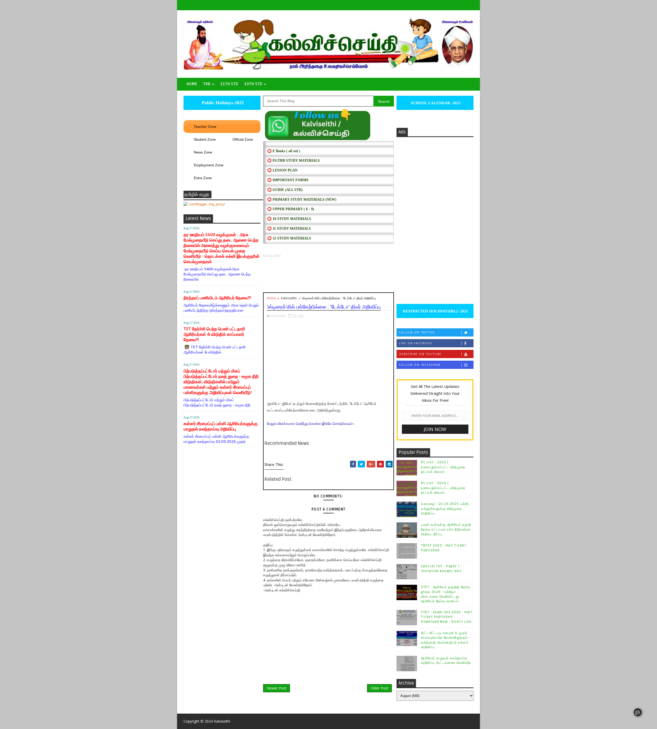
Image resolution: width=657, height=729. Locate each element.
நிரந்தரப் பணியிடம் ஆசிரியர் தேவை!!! (217, 298)
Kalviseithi (222, 721)
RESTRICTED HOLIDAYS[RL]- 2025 (435, 311)
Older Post (379, 688)
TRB (206, 84)
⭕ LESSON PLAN (282, 170)
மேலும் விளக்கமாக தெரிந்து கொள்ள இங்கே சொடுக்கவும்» (310, 424)
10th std (253, 84)
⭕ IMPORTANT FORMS (287, 180)
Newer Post (276, 688)
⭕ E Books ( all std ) (283, 151)
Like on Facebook (415, 343)
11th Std (229, 84)
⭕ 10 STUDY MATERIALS (289, 219)
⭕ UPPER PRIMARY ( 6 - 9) (290, 209)
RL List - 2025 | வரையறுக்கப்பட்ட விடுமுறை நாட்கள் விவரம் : (443, 467)
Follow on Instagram (419, 365)
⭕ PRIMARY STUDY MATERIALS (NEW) (301, 200)
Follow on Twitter (417, 332)
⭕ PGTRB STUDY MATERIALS (293, 160)
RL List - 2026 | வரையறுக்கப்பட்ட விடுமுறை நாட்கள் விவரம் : (443, 487)
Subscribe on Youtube (420, 354)
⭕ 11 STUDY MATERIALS (289, 229)
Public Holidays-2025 (222, 102)
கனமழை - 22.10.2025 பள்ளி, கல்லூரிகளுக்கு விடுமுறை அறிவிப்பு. (445, 508)
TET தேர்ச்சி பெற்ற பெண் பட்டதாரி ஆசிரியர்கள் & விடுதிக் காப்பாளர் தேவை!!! (214, 334)
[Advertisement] (328, 275)
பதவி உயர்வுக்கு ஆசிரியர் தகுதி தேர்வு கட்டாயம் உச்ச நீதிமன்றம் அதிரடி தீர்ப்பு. (446, 529)
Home (192, 84)
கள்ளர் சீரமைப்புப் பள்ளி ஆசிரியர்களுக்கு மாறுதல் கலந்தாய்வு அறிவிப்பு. (220, 426)
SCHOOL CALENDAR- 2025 (435, 103)
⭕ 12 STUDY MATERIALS (289, 238)
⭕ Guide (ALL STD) (285, 190)
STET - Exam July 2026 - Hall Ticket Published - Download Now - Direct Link (446, 617)
